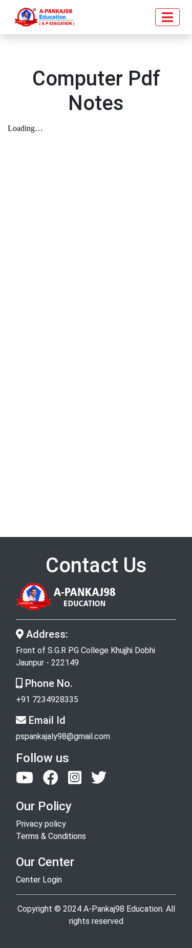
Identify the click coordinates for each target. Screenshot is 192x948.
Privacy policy (41, 824)
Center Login (39, 880)
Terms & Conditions (51, 836)
